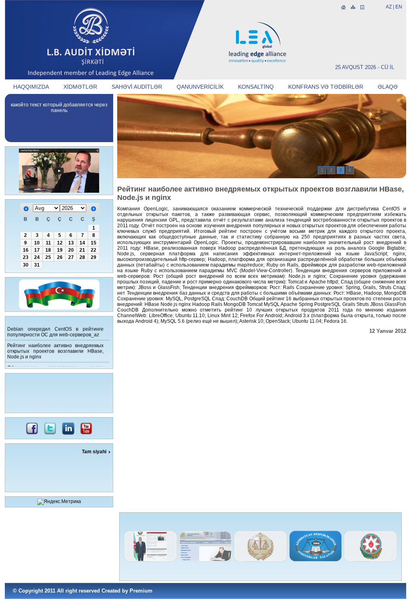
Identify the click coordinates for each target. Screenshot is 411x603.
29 (93, 257)
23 (25, 257)
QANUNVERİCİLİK (200, 87)
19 (60, 250)
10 (37, 243)
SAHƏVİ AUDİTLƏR (137, 87)
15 (93, 243)
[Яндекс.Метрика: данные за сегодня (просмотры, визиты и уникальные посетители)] (59, 502)
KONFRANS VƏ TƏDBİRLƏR (325, 87)
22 (93, 250)
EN (398, 7)
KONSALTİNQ (256, 87)
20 (71, 250)
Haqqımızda (31, 87)
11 (48, 243)
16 (25, 250)
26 (60, 257)
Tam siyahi (94, 451)
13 (71, 243)
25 (48, 257)
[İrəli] (93, 209)
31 (37, 265)
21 (82, 250)
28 (82, 257)
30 (25, 265)
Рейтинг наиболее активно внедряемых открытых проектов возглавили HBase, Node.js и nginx (55, 348)
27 (71, 257)
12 (60, 243)
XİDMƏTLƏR (80, 87)
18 (48, 250)
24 (37, 257)
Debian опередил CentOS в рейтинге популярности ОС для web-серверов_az (55, 329)
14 (82, 243)
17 (37, 250)
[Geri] (26, 209)
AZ (389, 7)
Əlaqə (388, 87)
